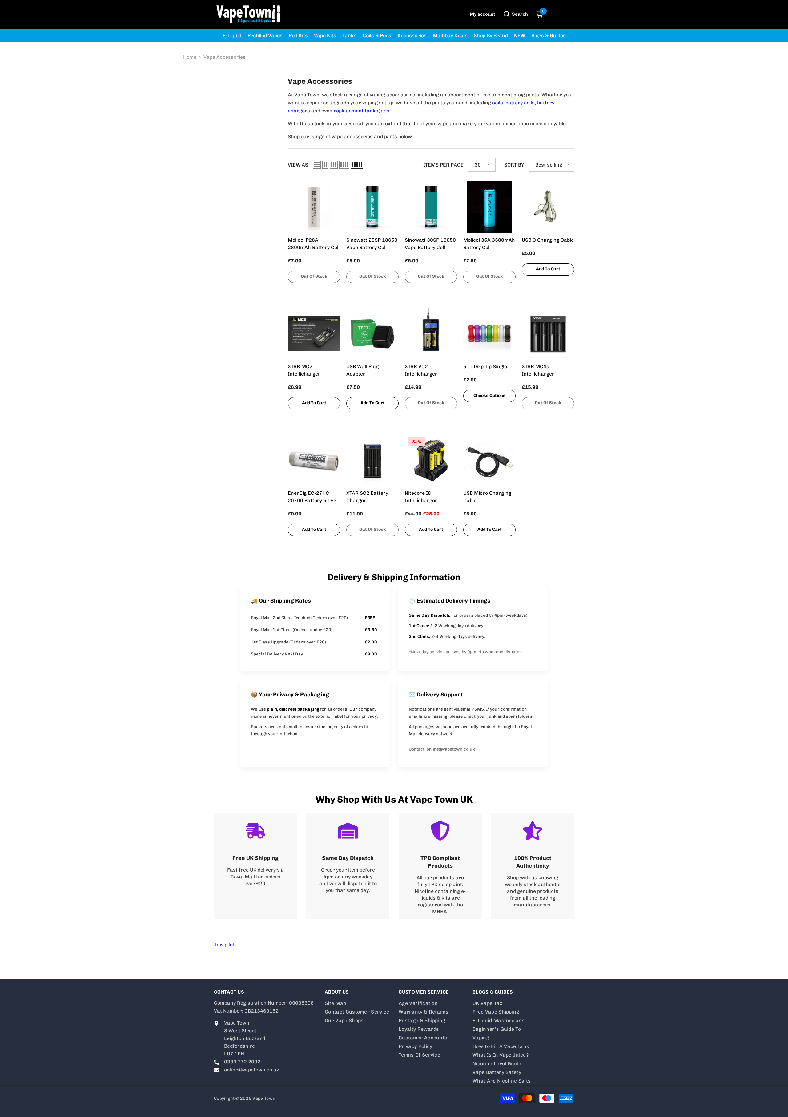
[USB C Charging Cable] (548, 207)
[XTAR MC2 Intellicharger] (314, 334)
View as (298, 165)
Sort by (514, 165)
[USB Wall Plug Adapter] (372, 334)
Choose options (489, 395)
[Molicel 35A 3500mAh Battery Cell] (489, 207)
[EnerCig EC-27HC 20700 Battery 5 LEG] (314, 460)
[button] (317, 165)
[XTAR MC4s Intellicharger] (548, 334)
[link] (255, 866)
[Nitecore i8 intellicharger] (431, 460)
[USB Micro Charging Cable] (489, 460)
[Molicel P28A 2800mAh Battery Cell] (314, 207)
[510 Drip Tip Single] (489, 334)
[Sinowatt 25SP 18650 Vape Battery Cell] (372, 207)
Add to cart (548, 269)
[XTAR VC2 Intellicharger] (431, 334)
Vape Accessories (224, 57)
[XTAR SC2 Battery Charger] (372, 460)
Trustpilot (224, 944)
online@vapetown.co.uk (451, 749)
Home (189, 57)
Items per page (443, 165)
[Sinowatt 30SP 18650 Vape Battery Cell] (431, 207)
